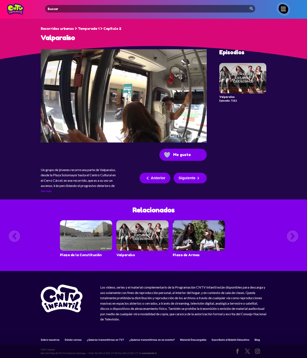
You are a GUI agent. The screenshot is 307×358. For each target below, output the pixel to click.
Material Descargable (193, 339)
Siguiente (187, 178)
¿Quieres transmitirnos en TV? (105, 339)
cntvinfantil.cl (149, 353)
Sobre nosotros (50, 339)
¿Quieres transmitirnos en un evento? (152, 339)
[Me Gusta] (167, 155)
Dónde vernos (73, 339)
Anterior (158, 178)
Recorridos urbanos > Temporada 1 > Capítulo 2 (81, 28)
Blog (257, 339)
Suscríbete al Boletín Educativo (230, 339)
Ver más (46, 191)
